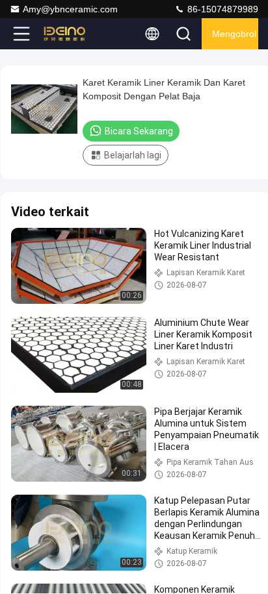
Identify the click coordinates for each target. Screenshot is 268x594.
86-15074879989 (221, 9)
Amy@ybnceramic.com (70, 9)
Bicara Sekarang (139, 131)
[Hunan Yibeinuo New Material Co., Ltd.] (64, 33)
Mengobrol (234, 34)
